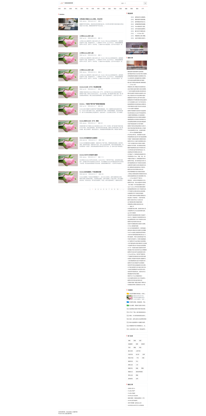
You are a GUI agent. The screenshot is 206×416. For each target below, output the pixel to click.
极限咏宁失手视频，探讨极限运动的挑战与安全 (139, 145)
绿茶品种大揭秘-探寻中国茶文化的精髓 (137, 230)
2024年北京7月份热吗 (133, 395)
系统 (120, 8)
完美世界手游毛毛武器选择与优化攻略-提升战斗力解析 (140, 265)
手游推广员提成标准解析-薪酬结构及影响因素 (138, 139)
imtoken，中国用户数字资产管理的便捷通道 (92, 104)
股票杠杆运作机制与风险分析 (134, 221)
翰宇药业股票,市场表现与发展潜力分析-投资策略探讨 (140, 93)
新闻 (70, 8)
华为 (137, 361)
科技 (93, 8)
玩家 (140, 340)
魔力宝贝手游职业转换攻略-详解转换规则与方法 (139, 82)
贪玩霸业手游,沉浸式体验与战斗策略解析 (137, 250)
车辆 (143, 358)
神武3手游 (130, 358)
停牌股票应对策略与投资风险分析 (135, 204)
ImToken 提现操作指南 (133, 226)
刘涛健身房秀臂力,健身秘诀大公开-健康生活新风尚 (139, 284)
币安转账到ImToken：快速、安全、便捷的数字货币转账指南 (142, 156)
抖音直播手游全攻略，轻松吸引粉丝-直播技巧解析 (139, 208)
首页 (59, 8)
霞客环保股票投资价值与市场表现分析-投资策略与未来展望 (141, 147)
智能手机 (130, 368)
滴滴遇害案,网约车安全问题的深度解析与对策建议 (139, 117)
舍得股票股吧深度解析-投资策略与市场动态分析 (139, 76)
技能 (137, 368)
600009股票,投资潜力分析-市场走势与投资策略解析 (140, 278)
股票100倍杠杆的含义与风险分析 (135, 200)
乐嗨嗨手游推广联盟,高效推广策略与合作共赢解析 (139, 282)
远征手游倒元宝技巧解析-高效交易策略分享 (146, 38)
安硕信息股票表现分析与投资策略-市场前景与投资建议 (140, 176)
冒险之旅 (130, 375)
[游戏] (132, 19)
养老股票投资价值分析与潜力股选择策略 (137, 137)
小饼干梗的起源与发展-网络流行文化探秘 (137, 243)
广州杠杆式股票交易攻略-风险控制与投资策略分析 (139, 91)
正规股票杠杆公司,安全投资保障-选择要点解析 (138, 210)
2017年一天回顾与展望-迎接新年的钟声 (137, 247)
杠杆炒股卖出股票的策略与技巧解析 (144, 29)
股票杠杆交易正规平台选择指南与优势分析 (137, 252)
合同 (137, 378)
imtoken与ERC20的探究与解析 (89, 155)
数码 (132, 8)
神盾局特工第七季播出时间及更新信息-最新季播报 (139, 87)
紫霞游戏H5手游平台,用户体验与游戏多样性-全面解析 (140, 97)
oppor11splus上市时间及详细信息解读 (136, 187)
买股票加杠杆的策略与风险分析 (135, 152)
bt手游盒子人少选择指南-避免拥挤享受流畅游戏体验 (140, 154)
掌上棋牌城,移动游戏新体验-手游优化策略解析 (138, 167)
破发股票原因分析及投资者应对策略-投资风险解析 (139, 104)
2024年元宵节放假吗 (132, 400)
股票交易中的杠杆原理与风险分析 (135, 169)
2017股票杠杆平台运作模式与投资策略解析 (138, 241)
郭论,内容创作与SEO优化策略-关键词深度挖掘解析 (139, 95)
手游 (129, 347)
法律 (143, 354)
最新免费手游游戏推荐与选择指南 (143, 19)
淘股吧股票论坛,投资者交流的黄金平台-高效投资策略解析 (141, 119)
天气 (143, 8)
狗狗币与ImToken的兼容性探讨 (135, 276)
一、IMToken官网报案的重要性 (135, 132)
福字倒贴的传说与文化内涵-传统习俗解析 (145, 22)
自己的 (137, 354)
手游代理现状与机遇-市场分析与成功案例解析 (138, 106)
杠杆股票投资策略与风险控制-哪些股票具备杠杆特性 (140, 121)
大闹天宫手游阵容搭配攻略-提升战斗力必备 (138, 234)
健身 (137, 8)
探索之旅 (130, 365)
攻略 (129, 340)
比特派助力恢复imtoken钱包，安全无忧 (91, 19)
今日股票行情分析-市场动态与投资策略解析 (138, 245)
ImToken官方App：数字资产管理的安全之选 (138, 254)
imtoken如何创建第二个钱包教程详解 (90, 172)
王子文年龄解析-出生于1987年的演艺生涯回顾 (138, 102)
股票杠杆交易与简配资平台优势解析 (136, 263)
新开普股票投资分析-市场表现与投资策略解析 (138, 163)
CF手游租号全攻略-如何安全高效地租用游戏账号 (139, 191)
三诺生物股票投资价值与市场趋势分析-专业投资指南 (140, 260)
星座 (109, 8)
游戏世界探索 (139, 371)
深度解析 (130, 344)
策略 (142, 368)
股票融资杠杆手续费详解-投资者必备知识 (137, 100)
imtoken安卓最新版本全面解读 (88, 138)
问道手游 (130, 354)
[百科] (132, 22)
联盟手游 (130, 361)
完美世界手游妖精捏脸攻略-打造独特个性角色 (138, 215)
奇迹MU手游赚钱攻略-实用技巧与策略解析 (137, 223)
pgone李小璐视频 (132, 213)
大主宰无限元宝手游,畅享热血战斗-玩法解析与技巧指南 (140, 150)
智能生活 (130, 371)
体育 (98, 8)
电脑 (126, 8)
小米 (137, 365)
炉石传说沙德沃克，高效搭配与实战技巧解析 (138, 134)
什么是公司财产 (131, 391)
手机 (76, 8)
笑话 (115, 8)
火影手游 (138, 351)
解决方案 (130, 351)
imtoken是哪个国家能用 (133, 108)
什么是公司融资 (131, 393)
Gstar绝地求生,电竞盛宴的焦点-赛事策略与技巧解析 (140, 78)
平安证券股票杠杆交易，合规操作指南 (136, 130)
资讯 (65, 8)
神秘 (137, 375)
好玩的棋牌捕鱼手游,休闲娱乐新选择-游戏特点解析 (139, 171)
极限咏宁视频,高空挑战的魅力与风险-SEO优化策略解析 (141, 126)
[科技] (132, 33)
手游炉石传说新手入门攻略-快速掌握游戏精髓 (138, 239)
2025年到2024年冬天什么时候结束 (136, 405)
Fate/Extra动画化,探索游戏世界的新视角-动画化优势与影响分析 (142, 232)
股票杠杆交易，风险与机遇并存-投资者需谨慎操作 (139, 182)
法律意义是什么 (131, 388)
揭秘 (135, 347)
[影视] (132, 26)
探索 (137, 344)
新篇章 (143, 344)
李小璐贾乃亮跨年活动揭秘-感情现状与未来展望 (139, 195)
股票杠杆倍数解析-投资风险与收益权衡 (137, 110)
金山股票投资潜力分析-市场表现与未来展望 (138, 219)
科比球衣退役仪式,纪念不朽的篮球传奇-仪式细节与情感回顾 (141, 113)
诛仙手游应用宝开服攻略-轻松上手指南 (137, 128)
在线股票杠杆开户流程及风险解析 (135, 193)
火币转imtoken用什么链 (86, 36)
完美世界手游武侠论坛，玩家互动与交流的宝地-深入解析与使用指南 (143, 271)
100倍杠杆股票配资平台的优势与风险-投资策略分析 (140, 269)
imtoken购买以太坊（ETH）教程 (89, 121)
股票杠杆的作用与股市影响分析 (135, 280)
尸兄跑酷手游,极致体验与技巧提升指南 (137, 256)
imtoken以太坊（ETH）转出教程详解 (90, 87)
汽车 (87, 8)
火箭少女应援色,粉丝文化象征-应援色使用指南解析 (139, 143)
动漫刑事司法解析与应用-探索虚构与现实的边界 (139, 165)
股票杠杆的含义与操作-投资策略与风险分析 (138, 141)
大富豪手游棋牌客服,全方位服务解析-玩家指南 (138, 115)
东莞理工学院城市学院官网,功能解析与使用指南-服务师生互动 (142, 258)
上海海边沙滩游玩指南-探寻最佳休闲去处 (137, 173)
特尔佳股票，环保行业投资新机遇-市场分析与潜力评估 (140, 237)
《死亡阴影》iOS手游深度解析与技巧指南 (137, 184)
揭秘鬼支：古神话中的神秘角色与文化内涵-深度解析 (140, 180)
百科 (82, 8)
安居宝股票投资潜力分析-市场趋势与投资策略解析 (139, 189)
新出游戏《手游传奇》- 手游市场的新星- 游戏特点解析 (140, 197)
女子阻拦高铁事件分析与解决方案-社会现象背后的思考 (140, 267)
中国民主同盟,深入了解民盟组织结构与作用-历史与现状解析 (141, 158)
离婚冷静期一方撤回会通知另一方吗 (136, 398)
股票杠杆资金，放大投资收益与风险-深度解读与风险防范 (141, 160)
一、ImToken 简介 (139, 33)
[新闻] (132, 17)
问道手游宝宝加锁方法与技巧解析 (135, 123)
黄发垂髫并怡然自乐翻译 (133, 273)
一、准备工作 (131, 206)
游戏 (104, 8)
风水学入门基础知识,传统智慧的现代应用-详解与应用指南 (141, 217)
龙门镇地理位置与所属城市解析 (135, 202)
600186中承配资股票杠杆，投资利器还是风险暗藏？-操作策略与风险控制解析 (146, 228)
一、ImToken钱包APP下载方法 (135, 178)
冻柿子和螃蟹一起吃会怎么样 (134, 403)
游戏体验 (130, 378)
